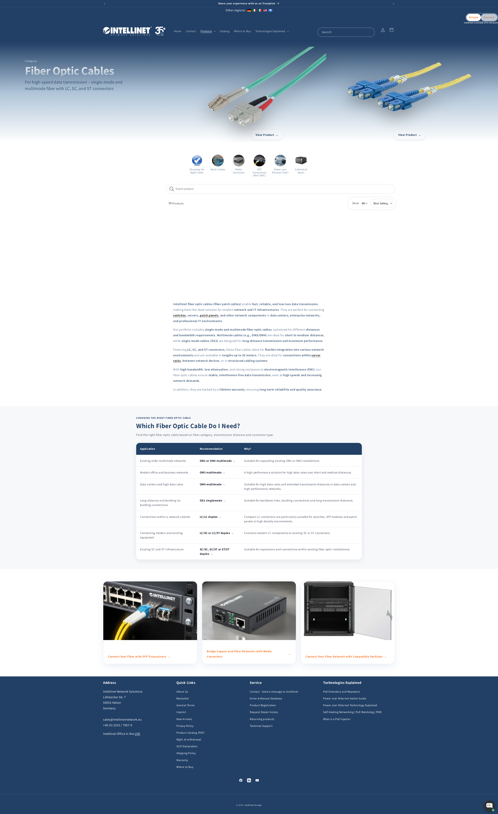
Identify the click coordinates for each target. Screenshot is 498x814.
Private (473, 17)
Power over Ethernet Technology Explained (350, 705)
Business (489, 17)
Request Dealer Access (264, 712)
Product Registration (263, 705)
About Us (182, 691)
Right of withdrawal (188, 739)
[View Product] (267, 86)
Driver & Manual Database (266, 698)
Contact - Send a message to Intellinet (274, 691)
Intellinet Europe (253, 805)
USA (137, 734)
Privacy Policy (184, 726)
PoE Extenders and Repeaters (341, 691)
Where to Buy (184, 767)
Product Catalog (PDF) (190, 732)
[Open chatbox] (489, 805)
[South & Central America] (270, 10)
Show (355, 203)
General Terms (185, 705)
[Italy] (254, 10)
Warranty (182, 760)
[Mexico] (260, 10)
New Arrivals (184, 719)
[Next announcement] (393, 3)
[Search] (370, 32)
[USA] (265, 10)
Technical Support (261, 726)
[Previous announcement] (104, 3)
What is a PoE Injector (337, 719)
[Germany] (249, 10)
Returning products (262, 719)
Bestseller (182, 698)
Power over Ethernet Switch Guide (344, 698)
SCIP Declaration (187, 746)
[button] (207, 31)
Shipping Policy (186, 753)
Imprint (181, 712)
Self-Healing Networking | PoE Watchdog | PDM (352, 712)
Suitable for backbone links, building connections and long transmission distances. (298, 500)
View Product (265, 134)
